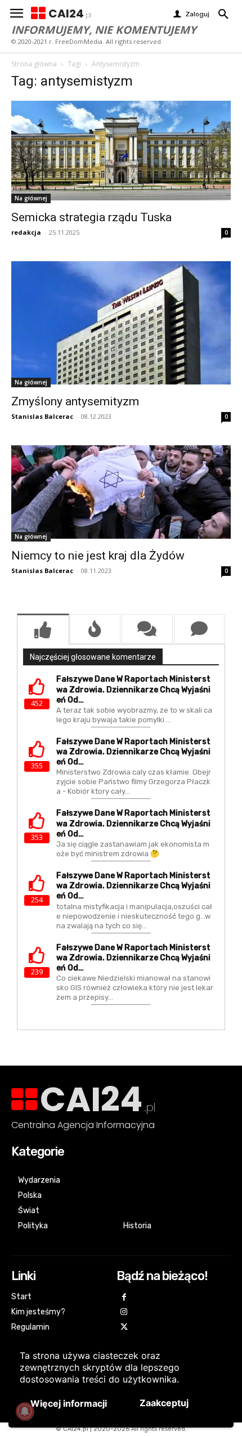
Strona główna (34, 64)
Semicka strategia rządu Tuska (91, 217)
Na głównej (31, 198)
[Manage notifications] (25, 1411)
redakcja (26, 232)
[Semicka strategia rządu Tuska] (121, 152)
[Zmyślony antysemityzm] (121, 324)
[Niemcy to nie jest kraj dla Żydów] (121, 493)
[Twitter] (124, 1327)
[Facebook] (124, 1297)
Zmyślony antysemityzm (75, 401)
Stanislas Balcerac (42, 416)
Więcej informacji (68, 1403)
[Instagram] (124, 1312)
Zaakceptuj (164, 1402)
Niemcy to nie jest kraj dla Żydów (98, 555)
